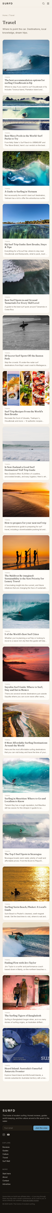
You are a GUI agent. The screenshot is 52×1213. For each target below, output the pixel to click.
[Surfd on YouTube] (8, 1134)
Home (5, 15)
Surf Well (6, 1161)
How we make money (31, 1200)
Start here (7, 1174)
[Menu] (48, 3)
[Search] (43, 3)
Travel (5, 1158)
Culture (5, 1154)
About (5, 1177)
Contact (6, 1181)
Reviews (6, 1147)
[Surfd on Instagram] (4, 1134)
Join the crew (41, 1128)
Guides (5, 1151)
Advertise (6, 1184)
